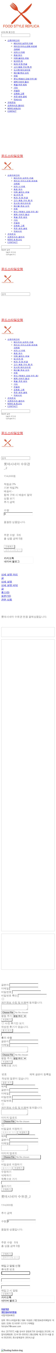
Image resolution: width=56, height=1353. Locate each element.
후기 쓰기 (7, 1031)
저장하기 (6, 1020)
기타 (16, 87)
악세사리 (18, 99)
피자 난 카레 (19, 52)
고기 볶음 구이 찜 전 (23, 67)
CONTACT (11, 111)
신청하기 (6, 1294)
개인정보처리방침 (8, 1312)
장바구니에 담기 (10, 1258)
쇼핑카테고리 (13, 40)
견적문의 (11, 102)
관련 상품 (6, 599)
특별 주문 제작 (20, 84)
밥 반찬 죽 (18, 61)
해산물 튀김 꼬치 (21, 72)
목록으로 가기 (9, 1133)
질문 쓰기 (7, 1083)
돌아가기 (6, 1168)
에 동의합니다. (21, 1002)
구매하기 (6, 1189)
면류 (16, 75)
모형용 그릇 (19, 93)
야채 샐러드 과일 (21, 58)
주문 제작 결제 (20, 96)
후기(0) (5, 592)
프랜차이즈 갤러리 (15, 105)
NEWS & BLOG (14, 108)
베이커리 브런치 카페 (23, 43)
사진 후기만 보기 (14, 1023)
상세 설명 (6, 581)
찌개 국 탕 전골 (20, 64)
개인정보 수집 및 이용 (13, 1002)
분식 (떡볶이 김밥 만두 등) (25, 78)
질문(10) (6, 596)
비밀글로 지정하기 (11, 1128)
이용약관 (5, 1309)
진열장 (17, 90)
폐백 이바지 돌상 (21, 81)
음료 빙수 (18, 55)
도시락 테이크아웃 (22, 69)
